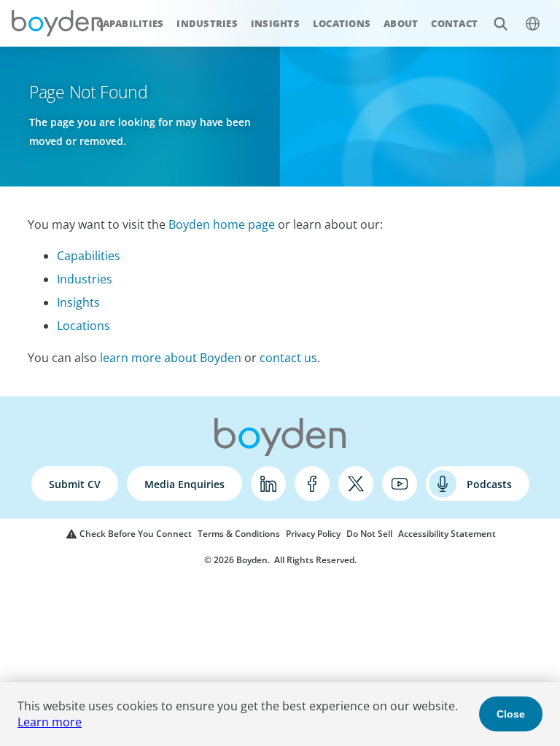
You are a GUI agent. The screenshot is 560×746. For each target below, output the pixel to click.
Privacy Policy (313, 533)
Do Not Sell (369, 533)
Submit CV (75, 484)
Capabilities (129, 23)
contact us (288, 358)
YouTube (399, 483)
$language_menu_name (532, 23)
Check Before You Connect (135, 533)
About (401, 23)
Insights (275, 23)
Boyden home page (221, 224)
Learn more (50, 722)
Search (500, 23)
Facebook (312, 483)
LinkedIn (268, 483)
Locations (341, 23)
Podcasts (489, 484)
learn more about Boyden (170, 358)
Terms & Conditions (239, 533)
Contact (454, 23)
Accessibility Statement (447, 533)
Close (511, 714)
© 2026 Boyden (236, 560)
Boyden (57, 23)
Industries (207, 23)
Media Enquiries (184, 484)
